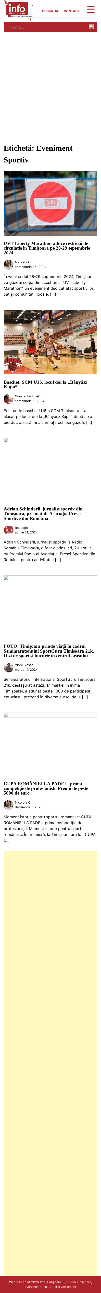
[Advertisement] (50, 86)
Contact (72, 11)
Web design (17, 1282)
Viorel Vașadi (24, 665)
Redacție (21, 528)
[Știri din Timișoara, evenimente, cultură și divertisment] (18, 19)
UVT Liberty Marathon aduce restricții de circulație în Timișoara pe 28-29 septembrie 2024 (47, 248)
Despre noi (51, 11)
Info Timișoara (50, 1282)
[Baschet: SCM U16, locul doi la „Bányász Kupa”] (50, 372)
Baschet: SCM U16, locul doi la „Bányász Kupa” (45, 384)
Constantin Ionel (27, 396)
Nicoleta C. (23, 262)
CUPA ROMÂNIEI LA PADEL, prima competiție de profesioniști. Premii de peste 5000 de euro (46, 788)
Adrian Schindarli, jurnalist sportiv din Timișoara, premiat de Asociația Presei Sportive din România (43, 513)
